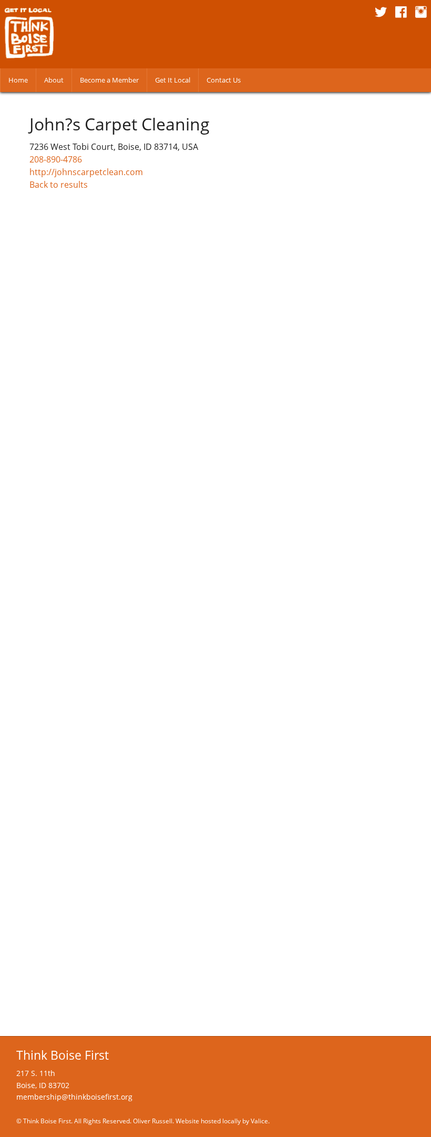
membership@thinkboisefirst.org (74, 1097)
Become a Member (109, 80)
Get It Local (172, 80)
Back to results (58, 184)
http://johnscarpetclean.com (86, 172)
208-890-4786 (55, 159)
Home (18, 80)
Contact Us (224, 80)
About (54, 80)
